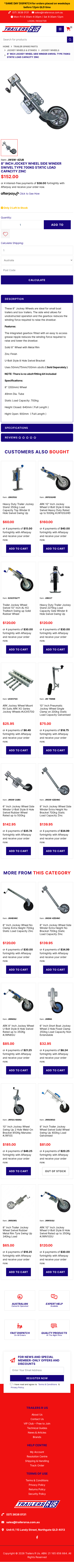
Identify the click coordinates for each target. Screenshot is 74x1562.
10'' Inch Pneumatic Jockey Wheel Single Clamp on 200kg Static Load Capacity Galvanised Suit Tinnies (55, 711)
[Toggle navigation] (60, 29)
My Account (37, 1451)
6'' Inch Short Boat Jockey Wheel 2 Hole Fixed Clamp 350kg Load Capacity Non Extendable (55, 1030)
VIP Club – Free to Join (37, 1423)
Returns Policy (37, 1489)
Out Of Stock (55, 1171)
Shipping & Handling (37, 1460)
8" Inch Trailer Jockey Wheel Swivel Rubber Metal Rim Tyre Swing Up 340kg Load (17, 1232)
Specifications (16, 427)
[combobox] (37, 39)
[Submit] (70, 39)
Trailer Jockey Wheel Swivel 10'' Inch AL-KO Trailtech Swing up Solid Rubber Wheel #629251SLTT (17, 610)
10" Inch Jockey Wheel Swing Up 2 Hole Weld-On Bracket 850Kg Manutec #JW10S (18, 1131)
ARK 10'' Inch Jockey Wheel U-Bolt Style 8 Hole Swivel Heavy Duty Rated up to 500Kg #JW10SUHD (55, 508)
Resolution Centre (37, 1456)
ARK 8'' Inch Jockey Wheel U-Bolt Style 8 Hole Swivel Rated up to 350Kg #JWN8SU (18, 1030)
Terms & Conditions (47, 1384)
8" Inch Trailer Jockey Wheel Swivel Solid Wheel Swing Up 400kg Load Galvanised (55, 1131)
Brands (37, 1436)
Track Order (37, 1465)
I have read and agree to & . (35, 1386)
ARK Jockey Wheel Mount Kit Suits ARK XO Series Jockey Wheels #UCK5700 (18, 708)
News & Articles (37, 1432)
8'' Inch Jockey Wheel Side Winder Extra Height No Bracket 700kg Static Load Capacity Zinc (55, 811)
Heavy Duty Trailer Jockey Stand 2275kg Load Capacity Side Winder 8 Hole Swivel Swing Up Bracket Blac (55, 610)
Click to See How (29, 193)
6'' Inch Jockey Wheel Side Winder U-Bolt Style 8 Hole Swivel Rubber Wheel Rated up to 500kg (18, 811)
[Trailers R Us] (21, 28)
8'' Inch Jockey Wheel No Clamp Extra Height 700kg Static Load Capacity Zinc (18, 928)
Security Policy (37, 1493)
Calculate (37, 280)
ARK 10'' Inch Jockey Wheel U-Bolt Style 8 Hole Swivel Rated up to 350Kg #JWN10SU (55, 1232)
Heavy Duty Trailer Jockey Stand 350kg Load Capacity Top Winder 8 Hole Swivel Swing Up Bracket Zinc (18, 510)
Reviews (11, 437)
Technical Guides (37, 1428)
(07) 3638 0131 (21, 12)
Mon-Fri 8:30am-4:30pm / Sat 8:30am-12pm (38, 16)
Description (14, 298)
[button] (5, 233)
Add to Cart (57, 226)
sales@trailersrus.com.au (50, 12)
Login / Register (37, 21)
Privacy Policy (17, 1387)
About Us (37, 1414)
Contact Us (37, 1419)
